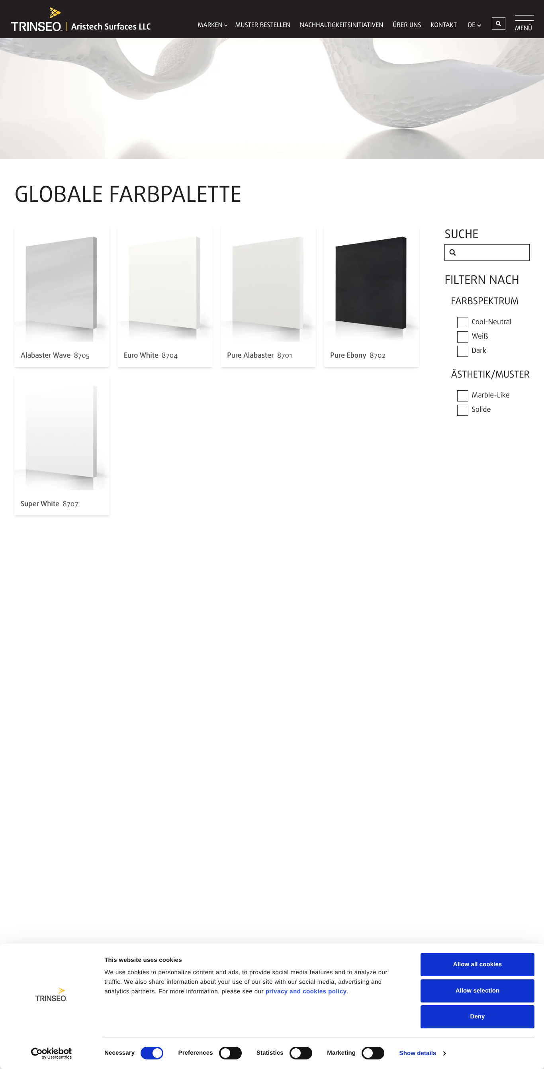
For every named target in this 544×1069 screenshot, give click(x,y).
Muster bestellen (263, 25)
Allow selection (478, 990)
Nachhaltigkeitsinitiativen (341, 25)
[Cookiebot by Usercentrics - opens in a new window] (51, 1053)
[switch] (230, 1053)
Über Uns (407, 25)
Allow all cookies (477, 964)
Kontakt (444, 25)
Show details (417, 1053)
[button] (498, 23)
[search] (453, 252)
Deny (477, 1016)
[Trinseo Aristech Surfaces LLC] (77, 19)
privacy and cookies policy (306, 991)
